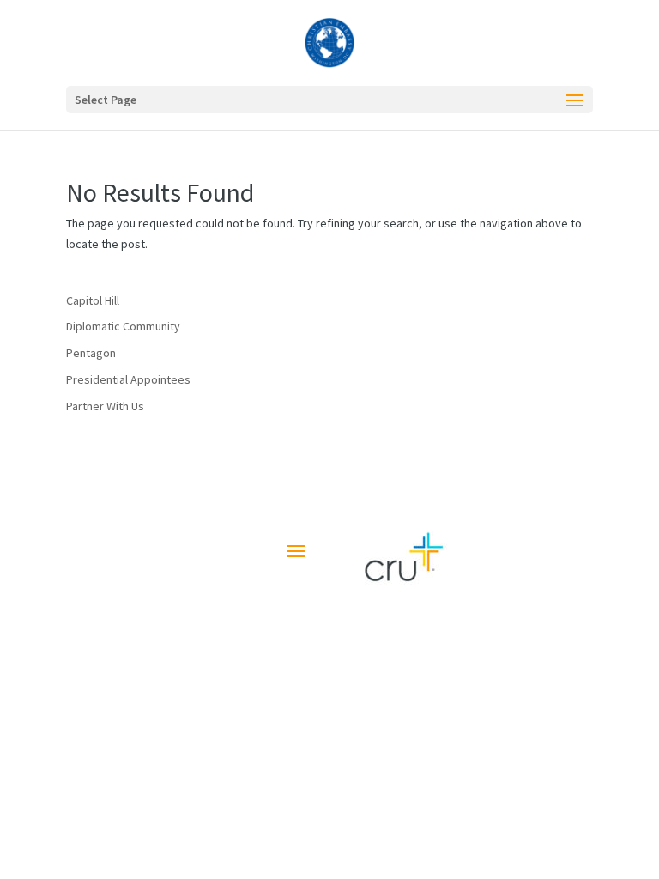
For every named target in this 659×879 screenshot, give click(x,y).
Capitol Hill (92, 300)
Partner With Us (105, 406)
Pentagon (91, 353)
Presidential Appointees (128, 379)
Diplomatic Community (123, 326)
